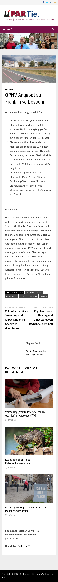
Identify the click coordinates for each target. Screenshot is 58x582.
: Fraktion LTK (24, 546)
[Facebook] (43, 2)
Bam (4, 577)
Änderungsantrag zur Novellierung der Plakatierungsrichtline (26, 509)
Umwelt (23, 296)
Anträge (9, 89)
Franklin (30, 292)
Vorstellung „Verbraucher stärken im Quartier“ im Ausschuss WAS (25, 413)
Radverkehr (11, 296)
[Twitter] (47, 2)
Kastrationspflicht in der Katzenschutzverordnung (18, 461)
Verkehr (33, 296)
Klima (39, 292)
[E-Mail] (54, 2)
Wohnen (43, 296)
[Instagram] (51, 2)
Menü (9, 29)
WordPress (46, 574)
